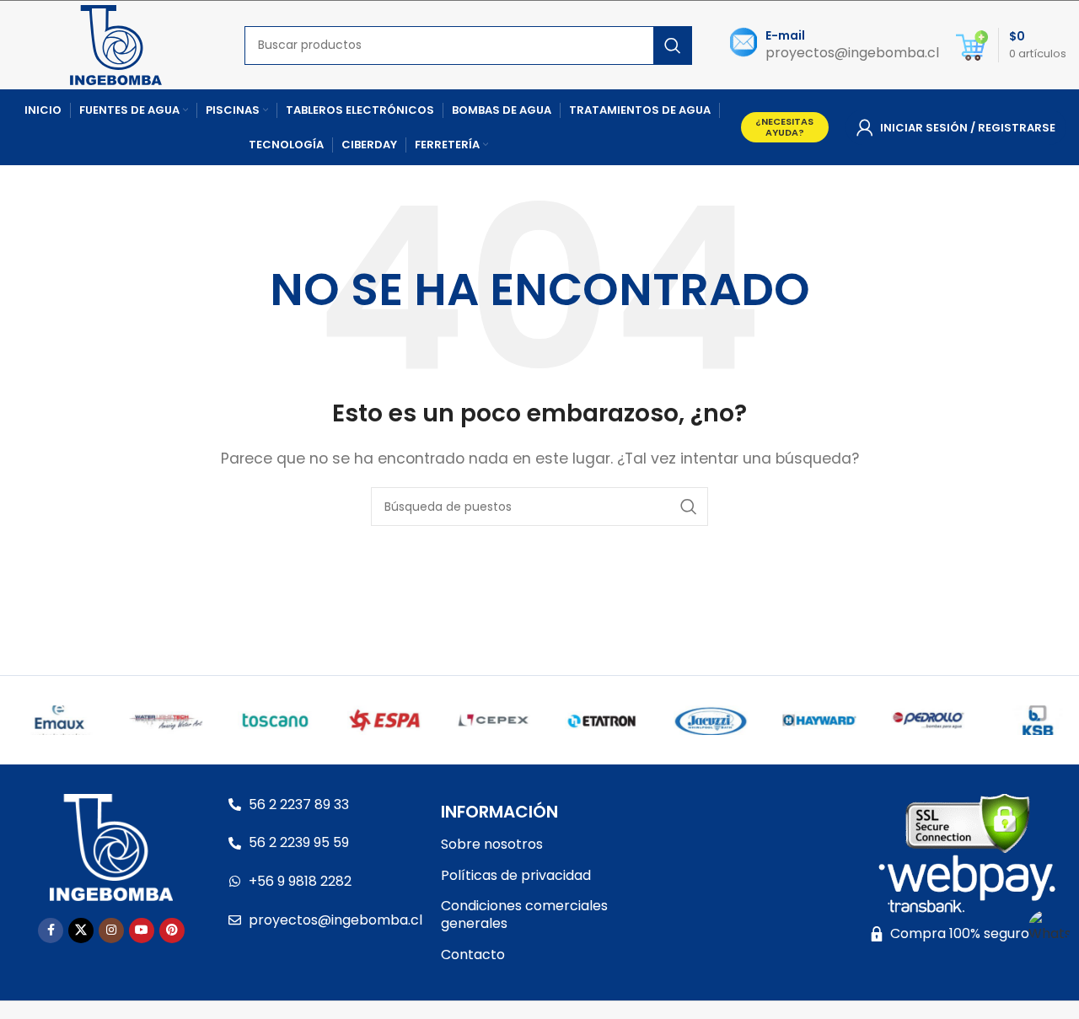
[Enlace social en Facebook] (50, 930)
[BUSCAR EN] (672, 45)
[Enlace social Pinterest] (172, 930)
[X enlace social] (81, 930)
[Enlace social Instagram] (111, 930)
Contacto (473, 954)
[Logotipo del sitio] (116, 44)
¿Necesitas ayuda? (784, 127)
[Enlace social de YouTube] (141, 930)
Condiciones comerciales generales (524, 914)
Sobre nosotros (492, 844)
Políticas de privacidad (516, 875)
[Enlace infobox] (834, 45)
